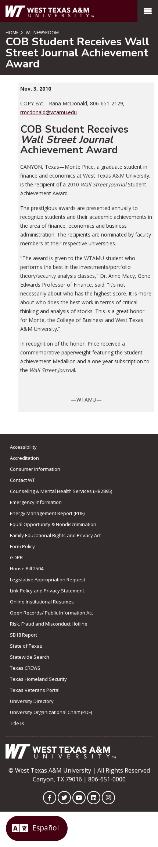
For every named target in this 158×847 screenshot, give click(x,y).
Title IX (17, 723)
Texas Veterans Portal (35, 690)
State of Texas (26, 646)
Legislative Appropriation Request (47, 579)
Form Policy (22, 546)
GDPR (16, 557)
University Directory (32, 701)
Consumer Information (35, 469)
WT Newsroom (42, 32)
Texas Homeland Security (38, 679)
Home (12, 32)
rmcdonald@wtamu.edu (48, 112)
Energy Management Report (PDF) (47, 513)
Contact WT (22, 480)
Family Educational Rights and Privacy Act (55, 535)
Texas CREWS (25, 668)
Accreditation (24, 458)
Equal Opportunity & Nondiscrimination (53, 524)
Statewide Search (29, 657)
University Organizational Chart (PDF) (51, 712)
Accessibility (23, 447)
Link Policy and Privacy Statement (47, 590)
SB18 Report (23, 634)
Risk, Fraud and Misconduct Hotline (48, 623)
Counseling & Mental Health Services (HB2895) (61, 491)
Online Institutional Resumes (42, 601)
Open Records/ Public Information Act (51, 612)
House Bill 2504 (26, 568)
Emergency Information (36, 502)
